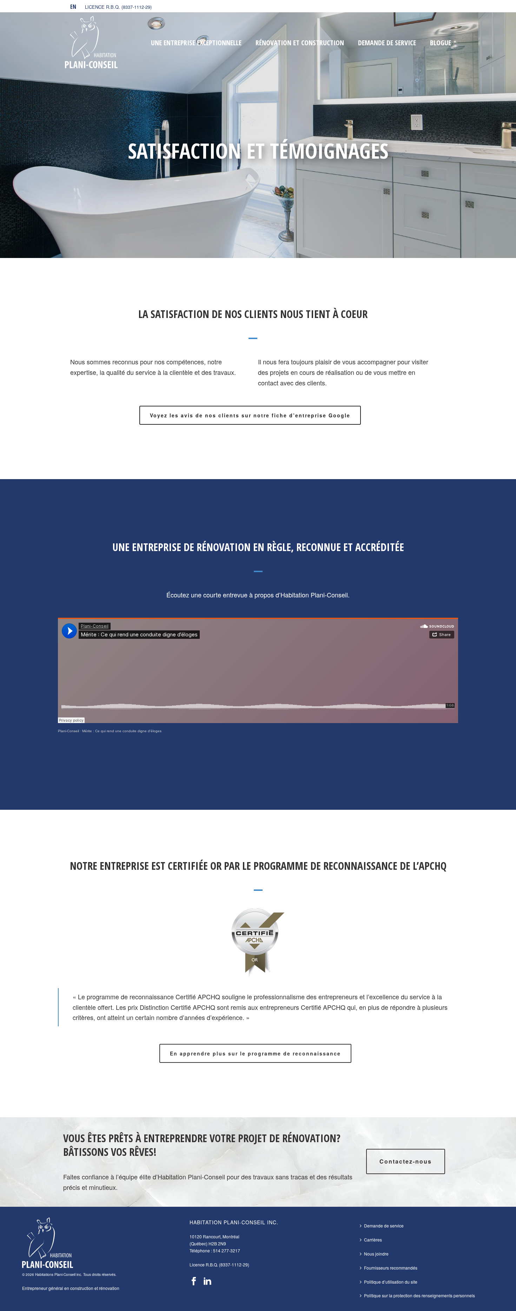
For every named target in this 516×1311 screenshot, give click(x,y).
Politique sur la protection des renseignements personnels (419, 1295)
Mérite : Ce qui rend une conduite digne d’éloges (121, 731)
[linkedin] (207, 1281)
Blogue (440, 42)
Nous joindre (376, 1254)
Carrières (373, 1240)
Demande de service (387, 42)
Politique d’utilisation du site (390, 1282)
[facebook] (194, 1281)
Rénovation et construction (300, 42)
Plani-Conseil (68, 731)
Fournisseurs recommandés (390, 1268)
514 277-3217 (226, 1250)
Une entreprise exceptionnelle (196, 42)
